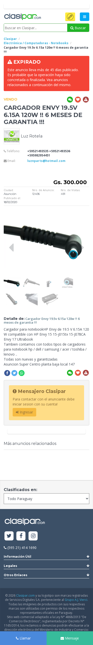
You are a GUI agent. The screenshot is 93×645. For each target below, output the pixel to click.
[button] (70, 16)
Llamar (25, 638)
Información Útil (17, 556)
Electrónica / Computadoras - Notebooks (36, 43)
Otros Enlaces (15, 575)
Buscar (80, 27)
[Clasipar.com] (22, 16)
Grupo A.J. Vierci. (76, 600)
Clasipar (10, 39)
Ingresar (26, 412)
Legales (10, 566)
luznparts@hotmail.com (46, 161)
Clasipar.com (25, 595)
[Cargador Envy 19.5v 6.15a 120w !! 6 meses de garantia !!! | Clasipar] (12, 279)
